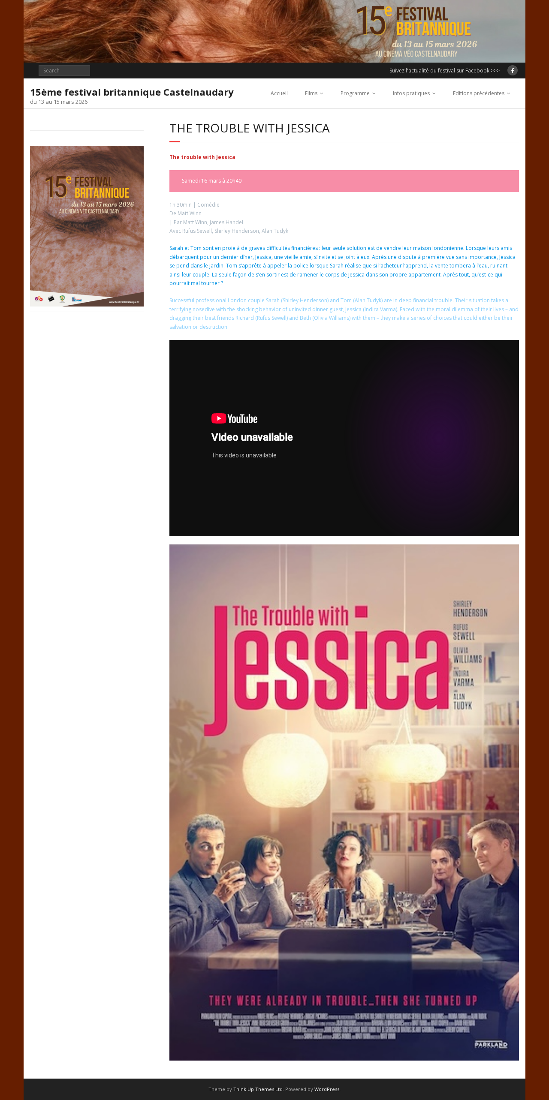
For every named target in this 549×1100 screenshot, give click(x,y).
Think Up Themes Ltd (258, 1089)
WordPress (326, 1089)
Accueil (279, 93)
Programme (355, 93)
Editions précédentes (478, 93)
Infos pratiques (411, 93)
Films (311, 93)
